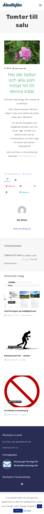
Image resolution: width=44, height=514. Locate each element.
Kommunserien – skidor (17, 356)
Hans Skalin (27, 315)
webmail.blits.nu (10, 448)
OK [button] (39, 506)
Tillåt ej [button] (18, 511)
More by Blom (20, 229)
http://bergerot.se (27, 156)
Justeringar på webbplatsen (20, 311)
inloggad (26, 259)
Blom (9, 68)
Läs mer (27, 511)
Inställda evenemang (16, 410)
